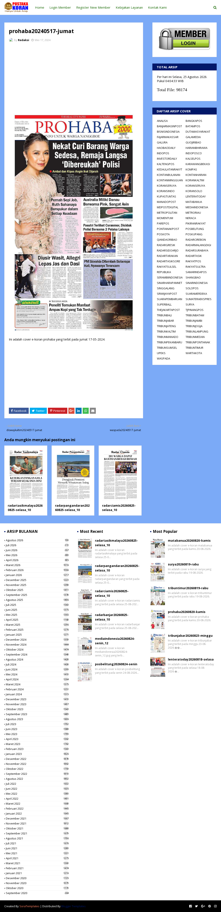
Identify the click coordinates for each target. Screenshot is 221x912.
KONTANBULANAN (168, 175)
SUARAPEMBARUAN (169, 299)
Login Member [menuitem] (60, 7)
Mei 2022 (37, 794)
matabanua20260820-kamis (189, 540)
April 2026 (37, 560)
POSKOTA (163, 234)
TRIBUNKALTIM (166, 331)
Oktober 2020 (37, 888)
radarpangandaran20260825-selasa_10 (72, 507)
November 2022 (37, 764)
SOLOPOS (192, 288)
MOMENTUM (165, 218)
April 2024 (37, 679)
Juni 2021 (37, 848)
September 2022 (37, 774)
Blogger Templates (73, 906)
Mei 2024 (37, 674)
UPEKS (161, 353)
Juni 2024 (37, 669)
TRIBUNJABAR (165, 321)
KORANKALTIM (195, 180)
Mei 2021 (37, 853)
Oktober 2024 (37, 649)
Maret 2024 (37, 684)
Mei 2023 (37, 734)
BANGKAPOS (194, 121)
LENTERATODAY (196, 196)
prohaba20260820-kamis (186, 612)
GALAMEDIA (193, 137)
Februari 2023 (37, 749)
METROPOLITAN (167, 213)
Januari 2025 (37, 635)
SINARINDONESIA (197, 283)
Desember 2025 (37, 580)
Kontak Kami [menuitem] (157, 7)
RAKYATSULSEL (166, 267)
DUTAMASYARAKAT (198, 132)
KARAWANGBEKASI (198, 164)
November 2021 (37, 823)
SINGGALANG (165, 288)
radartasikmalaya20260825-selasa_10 (25, 507)
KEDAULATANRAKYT (169, 169)
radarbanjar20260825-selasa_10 (111, 617)
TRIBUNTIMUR (194, 348)
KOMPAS (191, 169)
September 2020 (37, 893)
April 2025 (37, 620)
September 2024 (37, 654)
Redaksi (23, 40)
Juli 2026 (37, 545)
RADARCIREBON (196, 240)
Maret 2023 (37, 744)
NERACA (191, 218)
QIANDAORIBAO (167, 240)
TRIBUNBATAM (195, 315)
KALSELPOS (193, 159)
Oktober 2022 (37, 769)
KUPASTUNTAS (166, 196)
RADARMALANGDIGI (198, 245)
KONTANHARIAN (196, 175)
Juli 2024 (37, 664)
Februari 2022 (37, 808)
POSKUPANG (194, 234)
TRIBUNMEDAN (195, 337)
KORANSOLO (194, 191)
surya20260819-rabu (183, 564)
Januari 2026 (37, 575)
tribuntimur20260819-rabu (188, 588)
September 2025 (37, 595)
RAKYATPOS (193, 261)
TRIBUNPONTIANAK (198, 342)
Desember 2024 (37, 639)
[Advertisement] (74, 78)
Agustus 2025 (37, 600)
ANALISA (162, 121)
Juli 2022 (37, 784)
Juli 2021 (37, 843)
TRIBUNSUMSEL (167, 348)
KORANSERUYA (166, 186)
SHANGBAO (193, 277)
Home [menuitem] (39, 7)
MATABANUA (194, 202)
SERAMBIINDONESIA (170, 277)
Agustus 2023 (37, 719)
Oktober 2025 (37, 590)
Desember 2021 (37, 818)
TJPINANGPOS (195, 310)
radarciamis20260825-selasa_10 (112, 593)
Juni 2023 (37, 729)
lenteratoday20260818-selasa (191, 659)
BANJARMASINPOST (169, 126)
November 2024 (37, 644)
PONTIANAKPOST (168, 229)
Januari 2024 (37, 694)
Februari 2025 (37, 630)
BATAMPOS (193, 126)
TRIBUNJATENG (166, 326)
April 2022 (37, 799)
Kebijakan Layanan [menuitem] (129, 7)
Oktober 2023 (37, 709)
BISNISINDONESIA (168, 132)
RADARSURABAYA (197, 250)
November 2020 (37, 883)
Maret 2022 (37, 803)
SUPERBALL (164, 304)
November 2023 (37, 704)
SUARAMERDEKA (196, 294)
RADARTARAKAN (167, 256)
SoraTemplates (29, 906)
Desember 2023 (37, 699)
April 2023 (37, 739)
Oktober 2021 (37, 828)
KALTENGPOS (165, 164)
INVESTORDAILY (167, 159)
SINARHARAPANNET (169, 283)
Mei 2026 (37, 555)
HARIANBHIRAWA (196, 148)
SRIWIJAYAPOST (167, 294)
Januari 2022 (37, 813)
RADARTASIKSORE (168, 261)
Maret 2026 (37, 565)
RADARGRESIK (166, 245)
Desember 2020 (37, 878)
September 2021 (37, 833)
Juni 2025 (37, 610)
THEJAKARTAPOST (168, 310)
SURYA (190, 304)
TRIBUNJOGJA (194, 326)
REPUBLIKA (164, 272)
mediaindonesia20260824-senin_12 (115, 641)
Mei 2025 (37, 615)
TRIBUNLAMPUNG (197, 331)
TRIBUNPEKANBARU (169, 342)
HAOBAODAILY (166, 148)
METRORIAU (193, 213)
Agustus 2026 (37, 540)
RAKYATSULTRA (195, 267)
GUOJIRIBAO (193, 142)
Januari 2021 (37, 873)
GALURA (162, 142)
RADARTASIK (194, 256)
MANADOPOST (166, 202)
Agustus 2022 (37, 779)
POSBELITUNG (195, 229)
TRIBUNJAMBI (194, 321)
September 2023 (37, 714)
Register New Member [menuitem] (93, 7)
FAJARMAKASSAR (167, 137)
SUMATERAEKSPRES (199, 299)
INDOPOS (163, 153)
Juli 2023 (37, 724)
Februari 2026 (37, 570)
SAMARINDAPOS (196, 272)
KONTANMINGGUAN (170, 180)
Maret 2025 (37, 625)
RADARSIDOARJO (167, 250)
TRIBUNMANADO (167, 337)
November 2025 (37, 585)
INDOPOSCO (194, 153)
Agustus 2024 (37, 659)
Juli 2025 (37, 605)
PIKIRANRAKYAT (196, 223)
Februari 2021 (37, 868)
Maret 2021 (37, 863)
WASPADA (163, 358)
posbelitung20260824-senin (116, 664)
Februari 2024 (37, 689)
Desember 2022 (37, 759)
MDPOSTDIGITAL (167, 207)
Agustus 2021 (37, 838)
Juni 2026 (37, 550)
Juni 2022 (37, 789)
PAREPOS (163, 223)
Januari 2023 (37, 754)
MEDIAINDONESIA (197, 207)
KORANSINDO (166, 191)
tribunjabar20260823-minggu (190, 635)
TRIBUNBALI (164, 315)
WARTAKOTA (194, 353)
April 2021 (37, 858)
